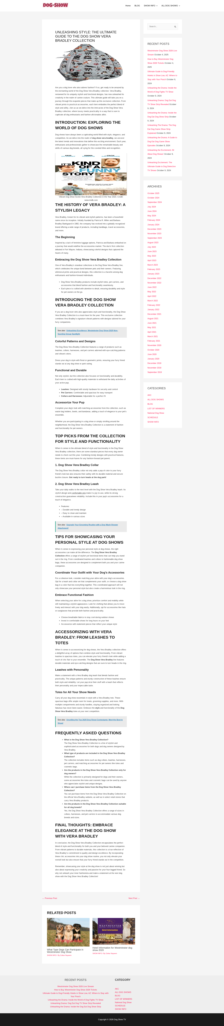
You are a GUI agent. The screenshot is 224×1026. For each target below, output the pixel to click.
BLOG (137, 6)
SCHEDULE (152, 417)
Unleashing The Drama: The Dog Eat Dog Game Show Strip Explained (161, 129)
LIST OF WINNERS (156, 408)
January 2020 (153, 359)
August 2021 (152, 318)
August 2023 (152, 242)
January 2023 (153, 274)
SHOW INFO (149, 6)
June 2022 (151, 287)
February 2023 (153, 269)
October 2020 (153, 350)
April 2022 (151, 296)
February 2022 (153, 305)
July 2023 (151, 247)
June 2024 (151, 211)
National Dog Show (155, 413)
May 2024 (151, 216)
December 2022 (154, 278)
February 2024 (153, 220)
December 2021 (154, 314)
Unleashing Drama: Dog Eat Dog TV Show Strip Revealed (76, 1003)
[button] (156, 6)
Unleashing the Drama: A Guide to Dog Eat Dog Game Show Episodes (162, 141)
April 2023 (151, 260)
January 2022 (153, 309)
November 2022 (154, 283)
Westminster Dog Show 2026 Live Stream (75, 986)
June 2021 (151, 323)
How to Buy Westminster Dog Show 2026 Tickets (75, 990)
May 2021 (151, 327)
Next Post (134, 898)
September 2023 (154, 238)
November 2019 (154, 368)
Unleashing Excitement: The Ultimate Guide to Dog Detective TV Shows (161, 166)
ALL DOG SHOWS (169, 6)
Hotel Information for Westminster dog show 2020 (112, 948)
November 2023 (154, 233)
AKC (149, 395)
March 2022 (152, 301)
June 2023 (151, 251)
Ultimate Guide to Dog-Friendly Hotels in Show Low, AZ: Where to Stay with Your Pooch (162, 75)
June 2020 (151, 354)
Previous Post (49, 898)
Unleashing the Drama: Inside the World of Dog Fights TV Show (75, 1000)
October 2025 (153, 193)
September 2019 (154, 372)
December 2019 (154, 363)
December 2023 (154, 229)
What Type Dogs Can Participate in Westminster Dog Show (65, 950)
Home (128, 6)
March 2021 (152, 336)
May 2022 (151, 292)
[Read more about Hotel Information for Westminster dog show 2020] (114, 931)
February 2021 (153, 341)
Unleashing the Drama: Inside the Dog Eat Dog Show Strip (75, 1007)
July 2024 (151, 207)
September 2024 (154, 202)
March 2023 (152, 265)
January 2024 (153, 225)
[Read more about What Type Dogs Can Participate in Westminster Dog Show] (68, 932)
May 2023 (151, 256)
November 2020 (154, 345)
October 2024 (153, 198)
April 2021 (151, 332)
